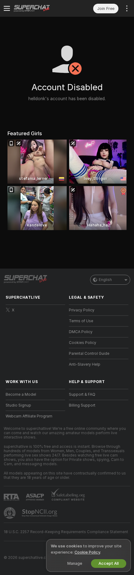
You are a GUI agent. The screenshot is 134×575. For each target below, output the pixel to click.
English (105, 280)
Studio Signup (18, 405)
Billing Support (82, 405)
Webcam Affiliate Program (29, 416)
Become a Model (21, 394)
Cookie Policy (87, 552)
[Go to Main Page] (40, 8)
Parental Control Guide (89, 353)
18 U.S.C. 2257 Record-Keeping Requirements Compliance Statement (66, 532)
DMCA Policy (81, 332)
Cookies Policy (82, 343)
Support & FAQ (82, 394)
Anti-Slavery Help (84, 364)
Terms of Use (81, 321)
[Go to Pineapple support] (10, 513)
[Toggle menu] (7, 8)
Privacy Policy (81, 310)
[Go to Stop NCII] (40, 513)
